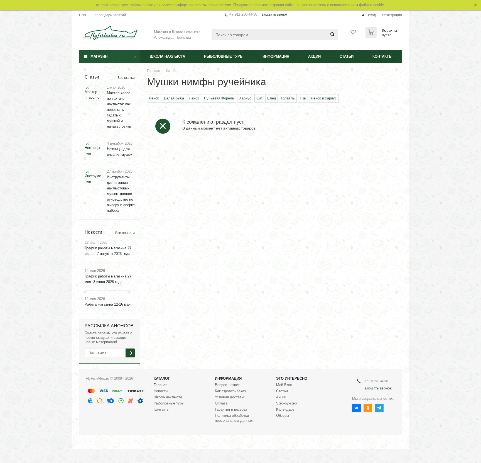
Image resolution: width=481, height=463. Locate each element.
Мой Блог (284, 385)
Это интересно (291, 378)
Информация (275, 56)
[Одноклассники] (368, 408)
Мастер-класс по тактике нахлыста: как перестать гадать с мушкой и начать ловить (119, 109)
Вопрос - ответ (227, 385)
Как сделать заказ (230, 391)
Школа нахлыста (167, 56)
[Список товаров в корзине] (382, 36)
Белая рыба (174, 98)
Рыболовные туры (224, 56)
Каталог (162, 378)
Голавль (288, 98)
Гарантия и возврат (231, 409)
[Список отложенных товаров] (353, 34)
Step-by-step (286, 403)
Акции (314, 56)
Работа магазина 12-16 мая (108, 304)
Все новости (125, 233)
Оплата (221, 403)
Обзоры (282, 415)
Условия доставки (230, 397)
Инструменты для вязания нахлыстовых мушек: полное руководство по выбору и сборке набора (121, 194)
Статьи (347, 56)
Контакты (382, 56)
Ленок (154, 98)
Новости (161, 391)
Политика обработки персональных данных (234, 418)
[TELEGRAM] (379, 408)
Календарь (285, 409)
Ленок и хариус (324, 98)
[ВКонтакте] (356, 408)
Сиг (259, 98)
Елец (271, 98)
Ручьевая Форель (219, 98)
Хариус (245, 98)
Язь (303, 98)
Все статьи (126, 78)
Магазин (98, 56)
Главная (160, 385)
